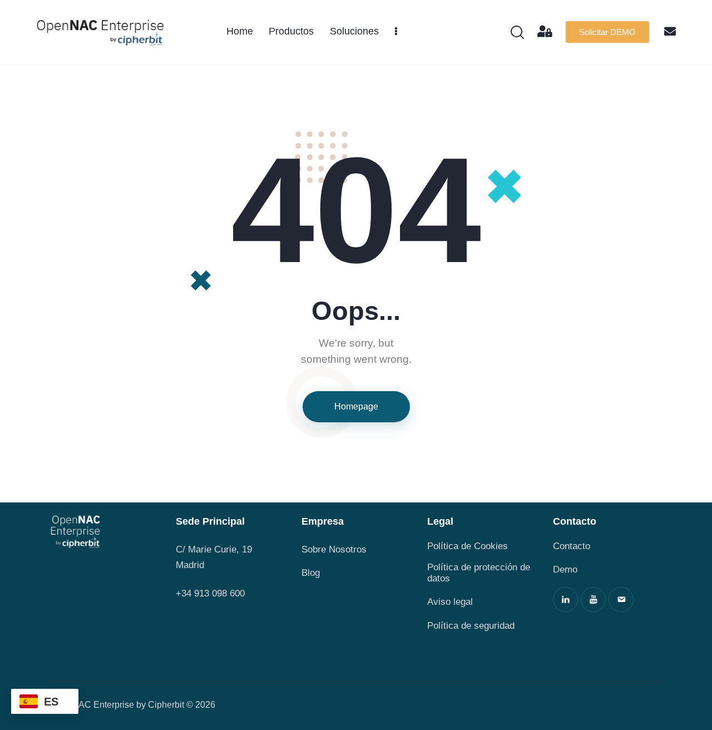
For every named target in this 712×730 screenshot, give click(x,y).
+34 (185, 593)
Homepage (356, 406)
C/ (180, 549)
